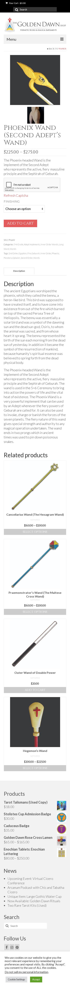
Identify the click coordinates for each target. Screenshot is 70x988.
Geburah (36, 253)
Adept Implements (32, 244)
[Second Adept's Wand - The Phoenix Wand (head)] (35, 79)
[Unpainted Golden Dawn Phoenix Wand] (36, 115)
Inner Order (46, 253)
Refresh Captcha (16, 195)
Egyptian (23, 253)
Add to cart (20, 223)
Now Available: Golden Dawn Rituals (33, 901)
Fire (29, 253)
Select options (35, 532)
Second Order (27, 258)
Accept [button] (36, 979)
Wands (62, 48)
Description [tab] (19, 271)
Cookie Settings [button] (16, 979)
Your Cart (17, 3)
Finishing (12, 201)
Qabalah (16, 258)
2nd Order (13, 253)
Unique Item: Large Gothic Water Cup (34, 896)
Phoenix (55, 253)
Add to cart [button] (35, 690)
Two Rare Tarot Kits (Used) (26, 905)
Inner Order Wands (49, 244)
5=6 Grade (18, 244)
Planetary (8, 258)
